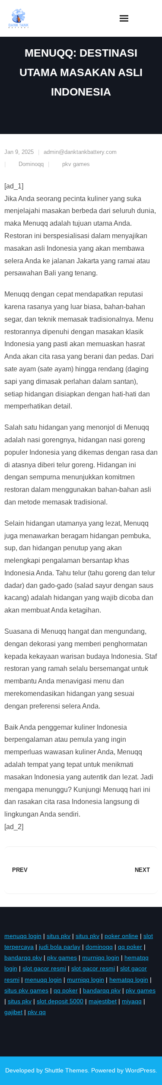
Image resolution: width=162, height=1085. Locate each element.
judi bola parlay (59, 946)
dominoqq (99, 946)
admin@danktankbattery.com (80, 152)
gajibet (13, 1011)
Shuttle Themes (66, 1070)
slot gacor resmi (44, 968)
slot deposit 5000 (60, 1001)
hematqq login (128, 979)
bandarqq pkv (23, 957)
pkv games (76, 164)
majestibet (103, 1001)
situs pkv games (26, 990)
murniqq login (100, 957)
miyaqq (132, 1001)
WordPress (140, 1070)
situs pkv (58, 935)
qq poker (130, 946)
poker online (121, 935)
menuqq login (22, 935)
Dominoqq (31, 164)
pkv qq (37, 1011)
